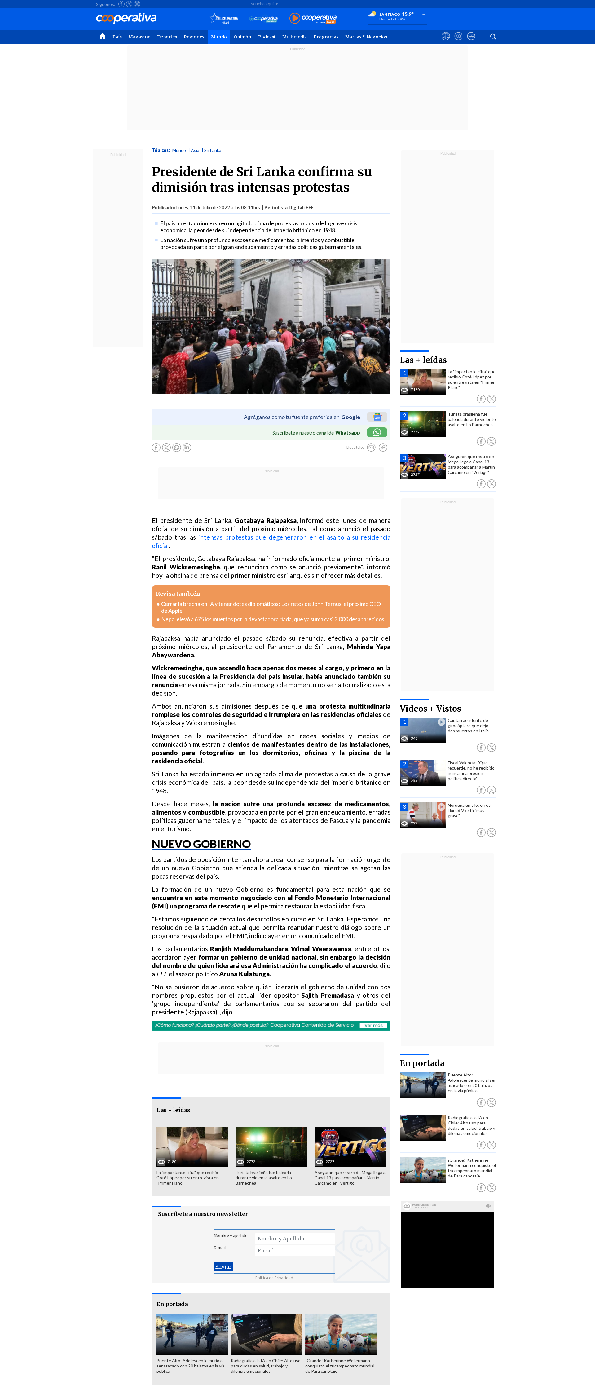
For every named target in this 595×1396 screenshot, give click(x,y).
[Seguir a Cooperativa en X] (129, 4)
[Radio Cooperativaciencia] (263, 18)
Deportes (167, 37)
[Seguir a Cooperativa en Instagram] (137, 4)
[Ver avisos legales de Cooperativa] (446, 42)
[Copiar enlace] (383, 447)
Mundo (219, 37)
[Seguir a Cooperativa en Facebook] (121, 4)
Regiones (194, 37)
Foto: (161, 265)
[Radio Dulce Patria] (224, 18)
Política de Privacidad (274, 1277)
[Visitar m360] (458, 42)
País (117, 37)
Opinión (242, 37)
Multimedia (294, 37)
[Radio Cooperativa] (313, 19)
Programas (326, 37)
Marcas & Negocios (366, 37)
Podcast (266, 37)
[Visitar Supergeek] (471, 42)
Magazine (139, 37)
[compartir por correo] (371, 447)
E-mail (220, 1247)
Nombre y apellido (231, 1235)
